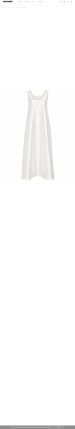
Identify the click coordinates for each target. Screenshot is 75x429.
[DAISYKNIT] (8, 1)
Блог (34, 1)
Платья (12, 7)
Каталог (8, 7)
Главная (3, 7)
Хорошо (59, 427)
